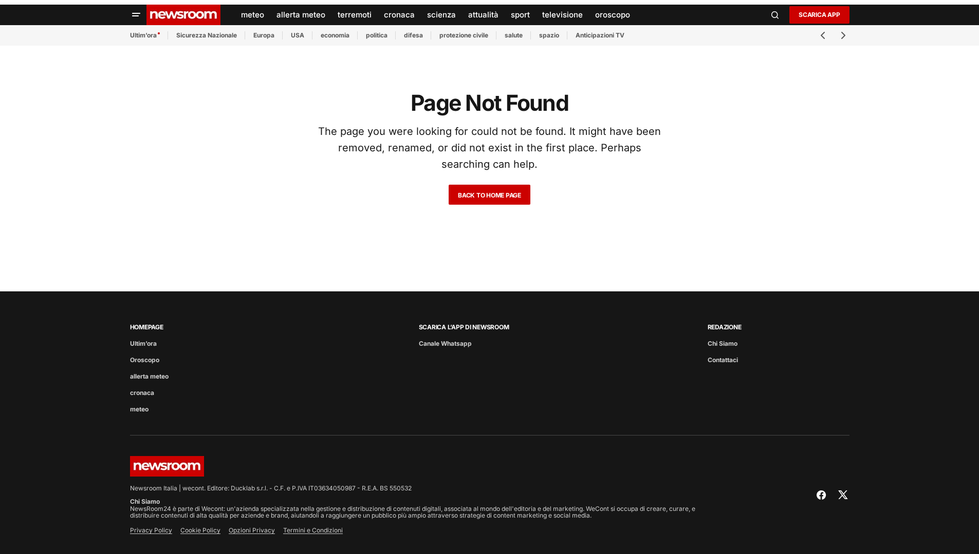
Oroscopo (144, 360)
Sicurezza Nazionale (206, 35)
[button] (136, 15)
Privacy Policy (151, 530)
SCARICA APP (819, 14)
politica (376, 35)
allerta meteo (149, 376)
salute (514, 35)
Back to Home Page (489, 195)
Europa (263, 35)
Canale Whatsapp (445, 343)
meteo (139, 409)
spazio (549, 35)
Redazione (725, 327)
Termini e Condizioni (313, 530)
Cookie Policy (200, 530)
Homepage (146, 327)
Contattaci (723, 360)
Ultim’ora (143, 35)
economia (335, 35)
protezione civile (463, 35)
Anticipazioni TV (600, 35)
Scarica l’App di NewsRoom (464, 327)
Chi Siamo (722, 343)
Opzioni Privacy (252, 530)
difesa (413, 35)
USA (297, 35)
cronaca (142, 393)
